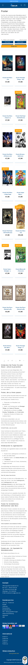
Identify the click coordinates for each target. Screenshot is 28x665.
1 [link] (4, 360)
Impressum (5, 615)
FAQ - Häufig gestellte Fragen (10, 611)
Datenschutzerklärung (8, 613)
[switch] (25, 663)
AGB (4, 617)
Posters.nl (5, 636)
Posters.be (5, 638)
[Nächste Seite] (23, 360)
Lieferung (5, 606)
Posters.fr (5, 642)
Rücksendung (6, 608)
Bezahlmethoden (7, 609)
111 (19, 360)
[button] (2, 5)
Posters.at (5, 640)
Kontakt (4, 604)
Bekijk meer (14, 46)
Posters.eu (5, 643)
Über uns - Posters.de (8, 602)
